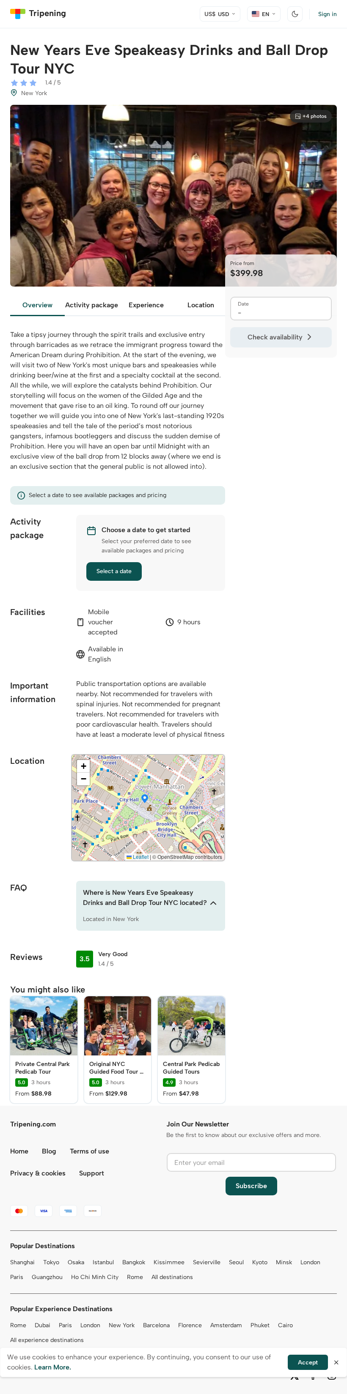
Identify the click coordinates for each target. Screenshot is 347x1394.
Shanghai (22, 1262)
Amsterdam (226, 1325)
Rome (135, 1277)
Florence (190, 1325)
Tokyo (51, 1262)
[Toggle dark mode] (295, 14)
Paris (16, 1277)
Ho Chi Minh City (94, 1277)
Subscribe (251, 1186)
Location (200, 305)
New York (122, 1325)
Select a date (114, 571)
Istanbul (103, 1262)
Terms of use (89, 1151)
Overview (37, 305)
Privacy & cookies (38, 1173)
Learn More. (52, 1367)
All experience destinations (47, 1340)
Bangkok (133, 1262)
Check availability (275, 337)
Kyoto (259, 1262)
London (310, 1262)
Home (19, 1151)
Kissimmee (169, 1262)
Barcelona (156, 1325)
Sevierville (206, 1262)
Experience (146, 305)
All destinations (172, 1277)
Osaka (76, 1262)
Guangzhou (47, 1277)
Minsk (284, 1262)
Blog (49, 1151)
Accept (308, 1362)
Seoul (236, 1262)
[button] (144, 799)
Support (91, 1173)
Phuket (260, 1325)
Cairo (285, 1325)
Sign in (327, 14)
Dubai (42, 1325)
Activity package (91, 305)
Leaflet (140, 856)
